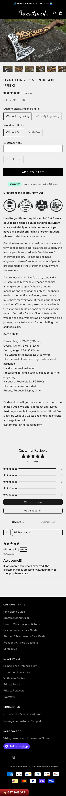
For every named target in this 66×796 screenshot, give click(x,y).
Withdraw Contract (15, 678)
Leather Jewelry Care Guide (20, 630)
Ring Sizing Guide (14, 612)
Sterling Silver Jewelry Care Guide (24, 636)
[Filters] (6, 532)
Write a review (33, 502)
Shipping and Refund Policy (20, 666)
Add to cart (33, 172)
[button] (11, 93)
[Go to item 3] (30, 69)
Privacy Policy (11, 684)
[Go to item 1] (8, 69)
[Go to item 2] (19, 69)
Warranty (9, 697)
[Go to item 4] (40, 69)
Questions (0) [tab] (48, 522)
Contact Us (10, 649)
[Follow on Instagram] (14, 757)
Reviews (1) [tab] (18, 522)
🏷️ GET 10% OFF (14, 792)
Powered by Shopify (46, 766)
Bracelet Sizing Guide (16, 618)
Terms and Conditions (16, 672)
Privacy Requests (13, 690)
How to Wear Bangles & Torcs (21, 624)
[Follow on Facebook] (5, 757)
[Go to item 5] (51, 69)
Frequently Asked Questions (20, 643)
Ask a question (33, 510)
